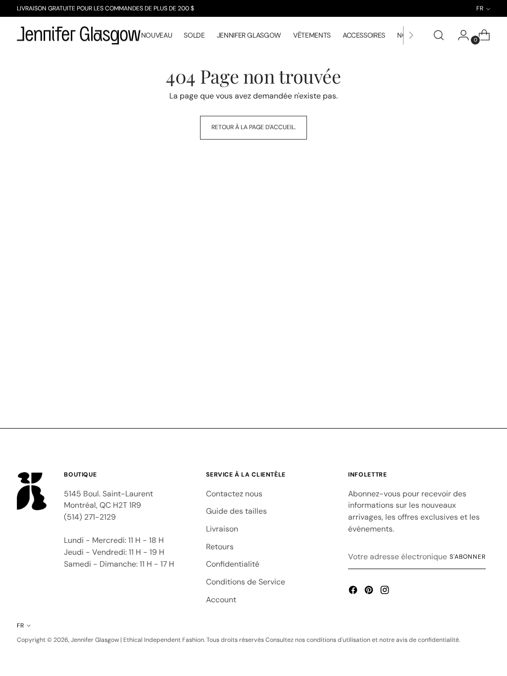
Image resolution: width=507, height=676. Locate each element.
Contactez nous (234, 493)
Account (221, 599)
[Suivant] (411, 35)
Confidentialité (232, 564)
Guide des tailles (236, 511)
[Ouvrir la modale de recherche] (439, 35)
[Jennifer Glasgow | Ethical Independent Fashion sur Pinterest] (370, 591)
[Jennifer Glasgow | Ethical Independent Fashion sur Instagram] (386, 591)
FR (20, 625)
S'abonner (467, 557)
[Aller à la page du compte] (459, 35)
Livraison (222, 529)
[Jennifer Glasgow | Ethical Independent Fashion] (79, 35)
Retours (220, 546)
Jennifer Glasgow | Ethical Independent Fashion (137, 640)
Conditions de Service (245, 582)
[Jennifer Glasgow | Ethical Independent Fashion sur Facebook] (354, 591)
